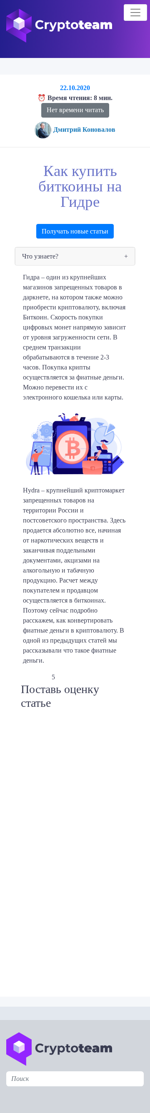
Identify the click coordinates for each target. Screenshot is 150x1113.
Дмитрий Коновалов (84, 129)
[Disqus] (77, 863)
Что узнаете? (40, 256)
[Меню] (135, 12)
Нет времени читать (75, 109)
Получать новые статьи (75, 231)
